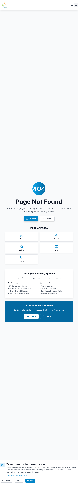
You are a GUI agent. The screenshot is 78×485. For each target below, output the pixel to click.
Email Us (32, 316)
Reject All (19, 480)
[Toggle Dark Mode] (76, 5)
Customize (7, 480)
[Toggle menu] (72, 5)
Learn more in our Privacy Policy (17, 476)
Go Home (32, 219)
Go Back (49, 219)
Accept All (30, 480)
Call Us (48, 316)
